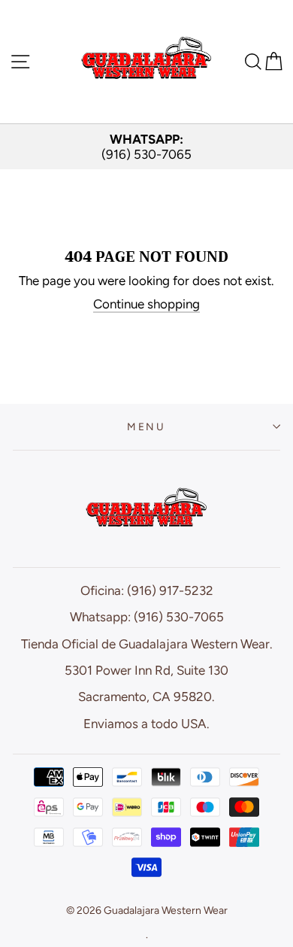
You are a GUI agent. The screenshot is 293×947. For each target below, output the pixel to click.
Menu (146, 426)
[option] (146, 147)
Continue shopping (146, 303)
